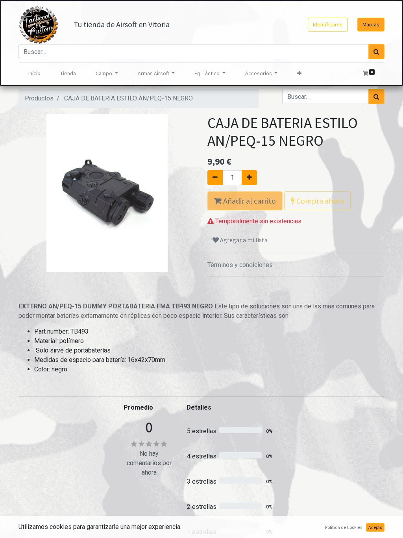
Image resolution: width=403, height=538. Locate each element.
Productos (39, 98)
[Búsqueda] (376, 51)
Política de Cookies (343, 527)
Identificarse (328, 24)
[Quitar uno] (215, 177)
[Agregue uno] (249, 177)
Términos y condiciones (240, 265)
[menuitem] (34, 73)
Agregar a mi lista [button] (243, 240)
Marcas (370, 24)
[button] (299, 73)
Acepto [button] (375, 527)
